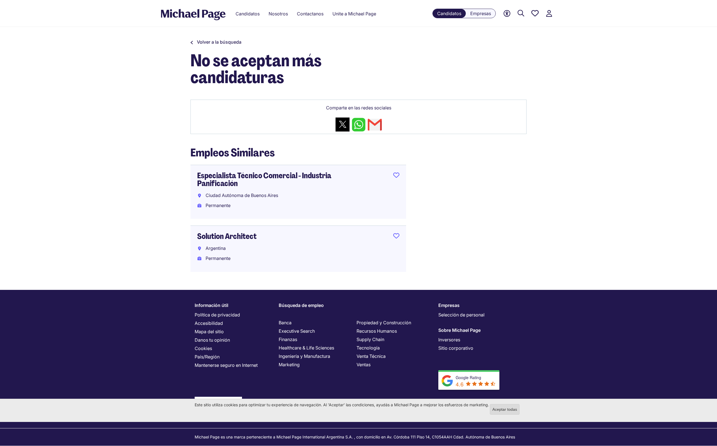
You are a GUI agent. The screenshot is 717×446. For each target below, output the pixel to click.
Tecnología (368, 348)
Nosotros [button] (278, 14)
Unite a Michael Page (354, 14)
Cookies (203, 348)
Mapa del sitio (209, 331)
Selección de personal (461, 315)
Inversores (449, 339)
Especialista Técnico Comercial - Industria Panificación (264, 179)
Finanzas (288, 339)
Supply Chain (370, 339)
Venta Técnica (371, 356)
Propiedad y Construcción (384, 322)
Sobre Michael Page (459, 330)
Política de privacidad (217, 315)
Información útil (211, 305)
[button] (215, 42)
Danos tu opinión (212, 340)
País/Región (207, 357)
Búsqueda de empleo (301, 305)
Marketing (289, 364)
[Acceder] (549, 13)
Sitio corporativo (455, 348)
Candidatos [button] (248, 14)
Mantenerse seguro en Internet (226, 365)
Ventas (364, 364)
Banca (285, 322)
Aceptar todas (504, 409)
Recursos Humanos (377, 331)
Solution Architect (227, 236)
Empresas (480, 13)
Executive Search (297, 331)
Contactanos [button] (310, 14)
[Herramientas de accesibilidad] (507, 13)
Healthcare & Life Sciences (306, 348)
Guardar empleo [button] (396, 176)
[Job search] (521, 13)
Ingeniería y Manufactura (304, 356)
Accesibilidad (209, 323)
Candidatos (449, 13)
